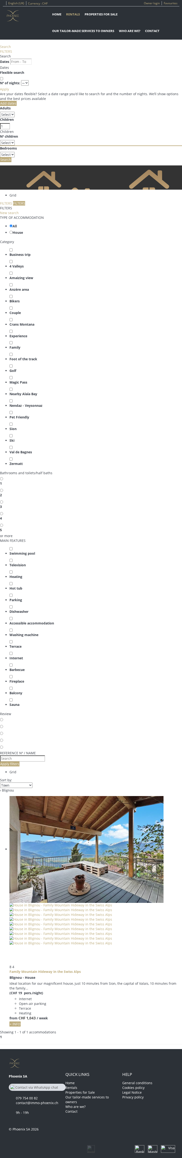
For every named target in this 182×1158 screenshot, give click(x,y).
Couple (15, 312)
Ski (11, 440)
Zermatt (16, 463)
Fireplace (16, 681)
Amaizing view (21, 278)
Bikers (14, 301)
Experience (18, 336)
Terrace (15, 646)
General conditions (137, 1083)
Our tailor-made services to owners (83, 31)
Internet (16, 658)
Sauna (14, 704)
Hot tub (15, 588)
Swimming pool (22, 553)
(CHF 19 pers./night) (26, 993)
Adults (5, 108)
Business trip (20, 254)
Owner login (152, 3)
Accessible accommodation (31, 623)
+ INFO (15, 1024)
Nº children (9, 136)
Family (14, 347)
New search (9, 213)
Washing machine (23, 635)
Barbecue (17, 669)
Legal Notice (132, 1092)
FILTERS (6, 51)
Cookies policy (133, 1087)
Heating (15, 576)
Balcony (15, 693)
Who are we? (129, 31)
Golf (12, 370)
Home (56, 14)
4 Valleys (16, 266)
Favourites (170, 3)
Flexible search (12, 72)
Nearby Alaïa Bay (23, 394)
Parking (15, 600)
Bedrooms (8, 148)
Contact (152, 31)
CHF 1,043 (27, 1018)
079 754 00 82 (27, 1098)
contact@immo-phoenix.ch (37, 1103)
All (15, 226)
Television (17, 565)
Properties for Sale (101, 14)
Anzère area (19, 289)
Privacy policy (133, 1097)
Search (5, 46)
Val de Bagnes (20, 452)
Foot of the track (23, 359)
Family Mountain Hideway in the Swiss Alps (45, 971)
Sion (13, 429)
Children (7, 119)
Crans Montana (21, 324)
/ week (42, 1018)
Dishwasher (18, 611)
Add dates (8, 103)
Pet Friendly (19, 417)
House (18, 232)
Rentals (73, 14)
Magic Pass (18, 382)
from (13, 1018)
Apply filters (9, 764)
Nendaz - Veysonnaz (25, 405)
